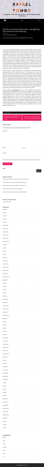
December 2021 (5, 373)
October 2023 (5, 312)
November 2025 (6, 235)
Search (4, 168)
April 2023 (4, 331)
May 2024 (4, 289)
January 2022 (5, 369)
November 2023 (6, 308)
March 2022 (5, 363)
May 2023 (4, 328)
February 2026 (5, 225)
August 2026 (5, 209)
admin (15, 34)
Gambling (4, 447)
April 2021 (4, 392)
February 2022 (5, 366)
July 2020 (4, 421)
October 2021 (5, 379)
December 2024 (5, 267)
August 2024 (5, 280)
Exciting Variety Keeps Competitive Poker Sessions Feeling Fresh (15, 182)
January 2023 (5, 341)
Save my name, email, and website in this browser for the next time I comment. (22, 159)
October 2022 (5, 350)
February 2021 (5, 398)
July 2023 (4, 321)
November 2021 (6, 376)
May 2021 (4, 389)
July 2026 (4, 212)
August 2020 (5, 418)
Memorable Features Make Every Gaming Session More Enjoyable (15, 191)
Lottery (4, 450)
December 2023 (5, 305)
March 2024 (5, 296)
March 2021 (5, 395)
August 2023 (5, 318)
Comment (5, 131)
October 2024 (5, 273)
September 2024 (6, 276)
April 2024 (4, 292)
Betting (4, 437)
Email (24, 147)
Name (4, 147)
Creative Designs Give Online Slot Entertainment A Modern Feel (14, 185)
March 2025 (5, 257)
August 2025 (5, 244)
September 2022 (6, 353)
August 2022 (5, 357)
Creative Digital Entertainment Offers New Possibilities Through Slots (16, 179)
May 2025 (4, 251)
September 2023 (6, 315)
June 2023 (4, 324)
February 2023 (5, 337)
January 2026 (5, 228)
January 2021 (5, 402)
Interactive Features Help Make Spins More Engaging (12, 188)
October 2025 (5, 238)
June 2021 (4, 385)
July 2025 (4, 247)
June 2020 (4, 424)
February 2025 (5, 260)
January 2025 (5, 263)
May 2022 (4, 360)
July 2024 (4, 283)
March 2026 (5, 222)
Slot (3, 456)
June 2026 (4, 215)
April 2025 (4, 254)
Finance (4, 443)
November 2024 (6, 270)
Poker (4, 453)
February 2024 (5, 299)
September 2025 (6, 241)
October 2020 (5, 411)
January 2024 (5, 302)
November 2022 (6, 347)
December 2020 (5, 405)
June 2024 (4, 286)
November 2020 (6, 408)
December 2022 (5, 344)
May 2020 (4, 427)
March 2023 (5, 334)
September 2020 (6, 414)
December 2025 (5, 231)
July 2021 (4, 382)
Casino (9, 112)
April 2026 (4, 219)
